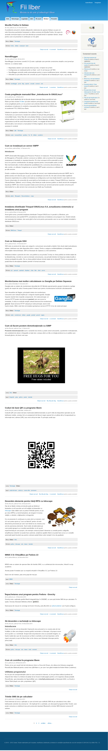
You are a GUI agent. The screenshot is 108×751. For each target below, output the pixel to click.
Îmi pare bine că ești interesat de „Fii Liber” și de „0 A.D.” (92, 92)
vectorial (34, 649)
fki (31, 135)
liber (36, 270)
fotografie (11, 397)
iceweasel (22, 46)
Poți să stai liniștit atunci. (91, 97)
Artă (7, 19)
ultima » (50, 723)
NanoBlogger (11, 56)
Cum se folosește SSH (16, 241)
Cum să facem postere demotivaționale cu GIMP (28, 326)
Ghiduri (46, 19)
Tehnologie (15, 19)
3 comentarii (53, 653)
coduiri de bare (13, 490)
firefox (12, 46)
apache (27, 83)
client (39, 270)
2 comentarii (53, 318)
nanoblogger (14, 83)
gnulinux (25, 135)
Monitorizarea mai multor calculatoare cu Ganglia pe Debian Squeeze (38, 281)
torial (30, 649)
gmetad (33, 315)
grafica (21, 397)
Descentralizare (25, 196)
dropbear (27, 270)
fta (29, 135)
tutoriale (30, 397)
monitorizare (18, 315)
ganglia (28, 315)
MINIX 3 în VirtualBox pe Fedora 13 (21, 555)
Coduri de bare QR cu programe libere (23, 408)
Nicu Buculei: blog (51, 401)
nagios (42, 315)
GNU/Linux (13, 230)
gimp (16, 397)
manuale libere (18, 135)
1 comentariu (52, 87)
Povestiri (54, 19)
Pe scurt (38, 19)
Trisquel (19, 230)
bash (27, 46)
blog (23, 83)
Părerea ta (87, 69)
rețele (12, 315)
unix (42, 83)
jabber (12, 196)
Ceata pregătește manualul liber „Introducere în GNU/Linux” (34, 94)
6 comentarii (53, 49)
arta (22, 544)
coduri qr (20, 490)
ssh (12, 270)
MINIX (11, 579)
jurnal (19, 83)
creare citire (27, 490)
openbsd (21, 270)
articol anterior (56, 606)
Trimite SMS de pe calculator (18, 697)
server (43, 270)
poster (25, 397)
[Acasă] (11, 8)
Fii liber (22, 101)
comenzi (37, 83)
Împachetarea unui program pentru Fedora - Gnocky (30, 594)
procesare (33, 490)
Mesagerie (17, 196)
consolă (32, 83)
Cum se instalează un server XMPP (22, 146)
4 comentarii (53, 494)
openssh (16, 270)
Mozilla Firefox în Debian (17, 25)
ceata (12, 135)
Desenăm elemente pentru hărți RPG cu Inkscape (28, 501)
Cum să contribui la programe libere (22, 660)
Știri (31, 19)
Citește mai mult (44, 49)
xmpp (32, 196)
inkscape (17, 544)
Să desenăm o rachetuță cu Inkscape (23, 621)
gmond (38, 315)
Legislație (24, 19)
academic (40, 135)
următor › (43, 723)
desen (26, 544)
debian (16, 46)
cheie (32, 270)
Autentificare (89, 2)
